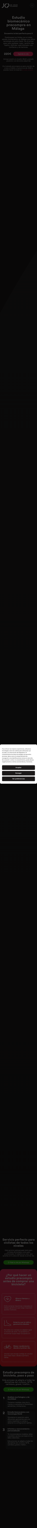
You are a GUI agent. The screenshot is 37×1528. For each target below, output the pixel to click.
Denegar (18, 773)
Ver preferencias (18, 779)
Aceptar (18, 767)
